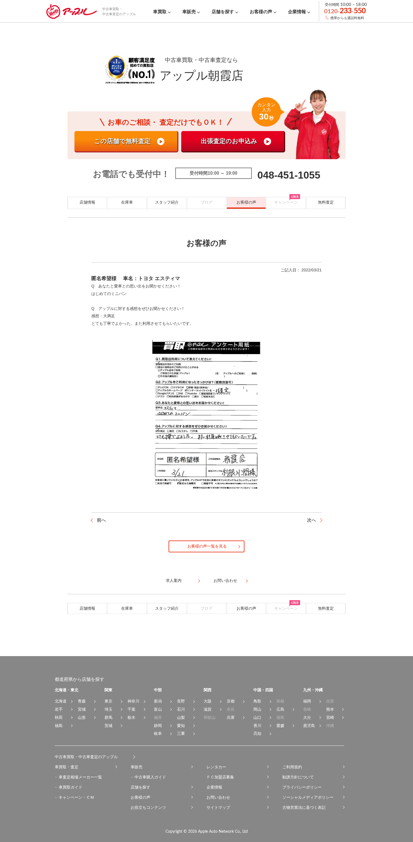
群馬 (108, 717)
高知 (257, 733)
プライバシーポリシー (302, 787)
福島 (59, 725)
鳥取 (257, 701)
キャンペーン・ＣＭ (76, 797)
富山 (158, 709)
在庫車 (127, 202)
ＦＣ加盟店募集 (220, 777)
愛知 (181, 725)
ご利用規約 (292, 767)
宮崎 (330, 717)
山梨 (181, 717)
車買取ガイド (70, 787)
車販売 (136, 767)
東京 (108, 701)
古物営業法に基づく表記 (304, 807)
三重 (181, 733)
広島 (280, 709)
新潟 (158, 701)
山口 (257, 717)
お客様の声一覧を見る (207, 546)
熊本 (330, 709)
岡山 (257, 709)
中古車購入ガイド (150, 777)
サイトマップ (218, 807)
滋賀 (208, 709)
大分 (307, 717)
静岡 (158, 725)
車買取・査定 (66, 767)
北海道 (61, 701)
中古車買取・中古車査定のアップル (86, 757)
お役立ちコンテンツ (148, 807)
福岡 (307, 701)
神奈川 (133, 701)
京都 (231, 701)
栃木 (131, 717)
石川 (181, 709)
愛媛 (280, 725)
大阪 (208, 701)
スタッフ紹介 (167, 202)
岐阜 (158, 733)
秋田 (59, 717)
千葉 (131, 709)
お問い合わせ (218, 797)
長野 (181, 701)
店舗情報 (87, 202)
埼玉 (108, 709)
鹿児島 (309, 725)
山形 (82, 717)
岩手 (59, 709)
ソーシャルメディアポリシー (307, 797)
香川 (257, 725)
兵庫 (231, 717)
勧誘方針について (298, 777)
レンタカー (216, 767)
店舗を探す (140, 787)
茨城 (108, 725)
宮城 (82, 709)
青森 (82, 701)
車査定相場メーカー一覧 (80, 777)
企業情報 (214, 787)
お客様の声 (246, 202)
